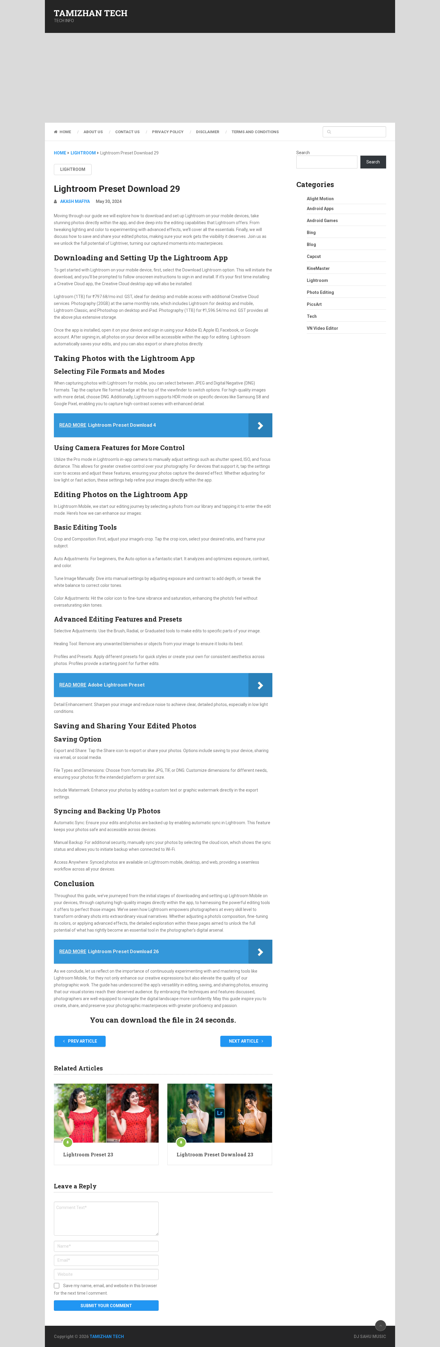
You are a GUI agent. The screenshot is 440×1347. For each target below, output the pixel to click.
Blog (311, 244)
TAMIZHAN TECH (91, 13)
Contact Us (127, 132)
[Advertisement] (220, 78)
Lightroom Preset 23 (88, 1154)
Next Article (244, 1041)
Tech (312, 316)
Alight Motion (320, 198)
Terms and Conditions (255, 132)
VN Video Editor (322, 328)
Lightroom (72, 169)
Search (303, 152)
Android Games (322, 220)
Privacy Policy (167, 132)
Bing (311, 232)
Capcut (314, 256)
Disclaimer (207, 132)
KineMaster (318, 268)
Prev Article (82, 1041)
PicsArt (314, 304)
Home (65, 132)
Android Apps (320, 208)
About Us (93, 132)
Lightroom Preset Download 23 (215, 1154)
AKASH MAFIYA (75, 201)
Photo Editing (320, 292)
